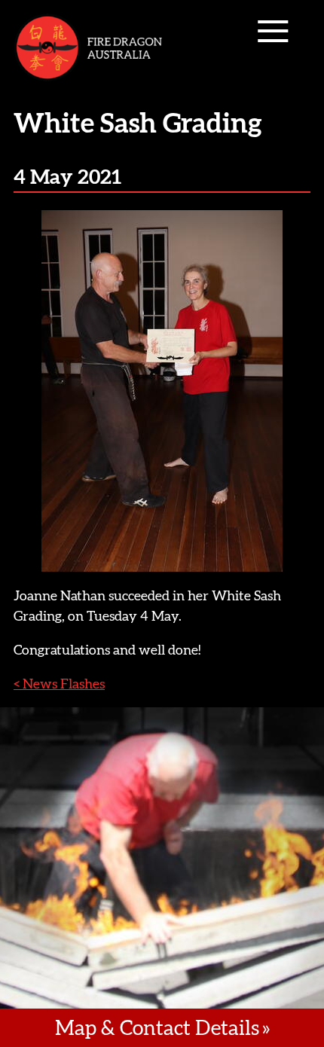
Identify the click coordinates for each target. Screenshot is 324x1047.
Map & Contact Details (157, 1027)
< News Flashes (59, 683)
